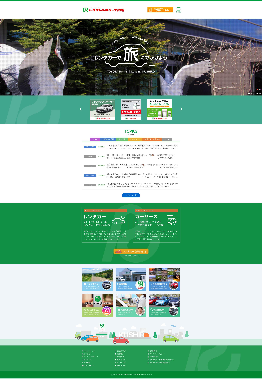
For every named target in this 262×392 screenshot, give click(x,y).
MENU (178, 9)
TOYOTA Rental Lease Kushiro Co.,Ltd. (129, 375)
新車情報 (122, 139)
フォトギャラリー (256, 93)
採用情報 (119, 354)
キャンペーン (135, 139)
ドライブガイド (89, 365)
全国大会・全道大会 (152, 139)
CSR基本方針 (153, 357)
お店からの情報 (108, 139)
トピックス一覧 (131, 195)
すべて (95, 139)
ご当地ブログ (120, 351)
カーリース (87, 360)
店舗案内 (87, 363)
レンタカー (87, 354)
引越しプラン (120, 360)
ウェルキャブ (120, 363)
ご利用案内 (153, 351)
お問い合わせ (120, 365)
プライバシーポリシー (156, 354)
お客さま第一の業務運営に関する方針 (161, 360)
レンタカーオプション (91, 357)
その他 (167, 139)
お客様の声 (120, 357)
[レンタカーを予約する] (160, 9)
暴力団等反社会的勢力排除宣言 (159, 363)
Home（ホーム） (89, 351)
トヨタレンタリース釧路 (103, 9)
